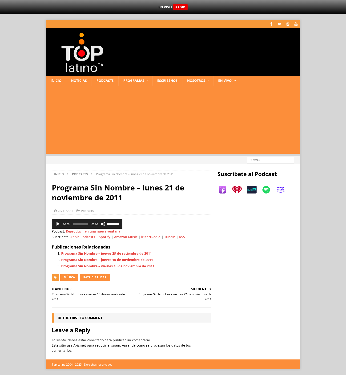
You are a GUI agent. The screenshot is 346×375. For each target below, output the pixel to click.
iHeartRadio (151, 237)
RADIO (180, 7)
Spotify (104, 237)
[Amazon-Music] (283, 189)
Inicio (56, 80)
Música (69, 277)
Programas (133, 80)
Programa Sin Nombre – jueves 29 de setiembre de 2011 (106, 253)
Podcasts (105, 80)
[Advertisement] (173, 121)
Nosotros (196, 80)
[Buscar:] (270, 160)
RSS (182, 237)
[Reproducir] (58, 224)
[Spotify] (268, 189)
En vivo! (225, 80)
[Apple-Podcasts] (224, 189)
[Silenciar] (103, 224)
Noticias (79, 80)
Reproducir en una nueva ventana (93, 231)
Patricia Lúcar (94, 277)
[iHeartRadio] (239, 189)
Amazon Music (125, 237)
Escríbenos (167, 80)
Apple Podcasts (82, 237)
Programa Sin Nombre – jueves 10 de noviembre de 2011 (107, 259)
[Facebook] (271, 24)
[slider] (113, 223)
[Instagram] (288, 24)
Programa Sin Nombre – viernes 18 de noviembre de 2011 (107, 266)
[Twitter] (279, 24)
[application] (87, 224)
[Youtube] (296, 24)
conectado (95, 340)
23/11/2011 (65, 211)
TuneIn (169, 237)
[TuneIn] (254, 189)
